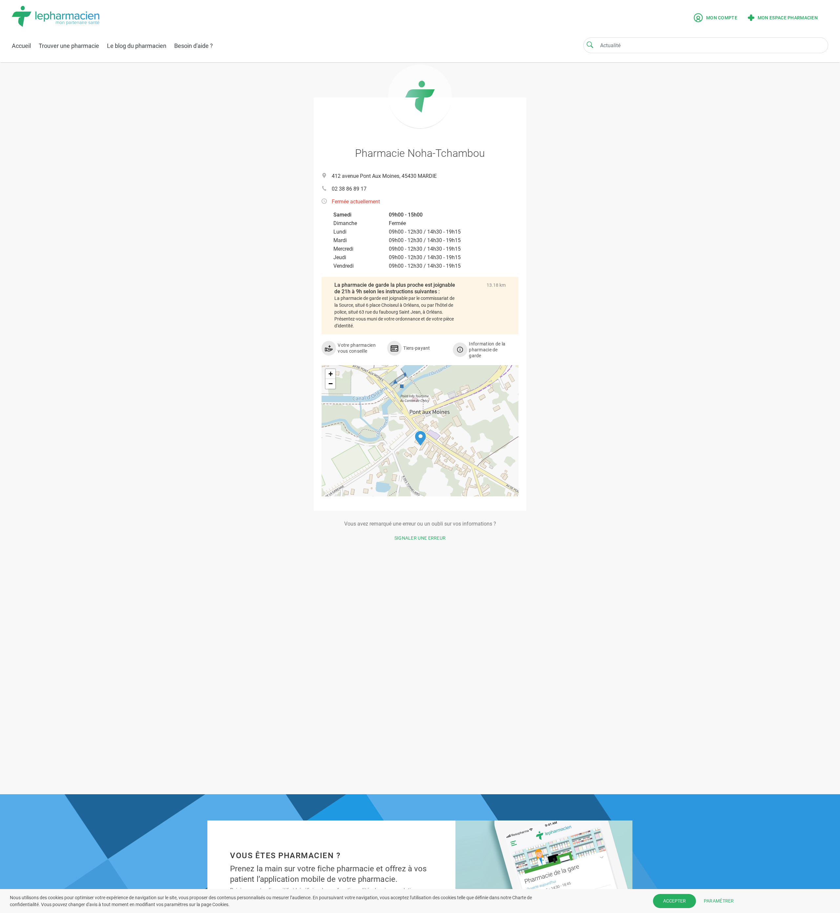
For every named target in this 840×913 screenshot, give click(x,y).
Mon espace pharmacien (788, 17)
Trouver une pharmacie (69, 45)
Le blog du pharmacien (136, 45)
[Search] (590, 44)
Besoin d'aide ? (193, 45)
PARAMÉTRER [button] (719, 900)
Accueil (21, 45)
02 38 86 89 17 (349, 189)
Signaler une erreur (420, 538)
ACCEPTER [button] (674, 900)
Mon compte (721, 17)
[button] (420, 438)
